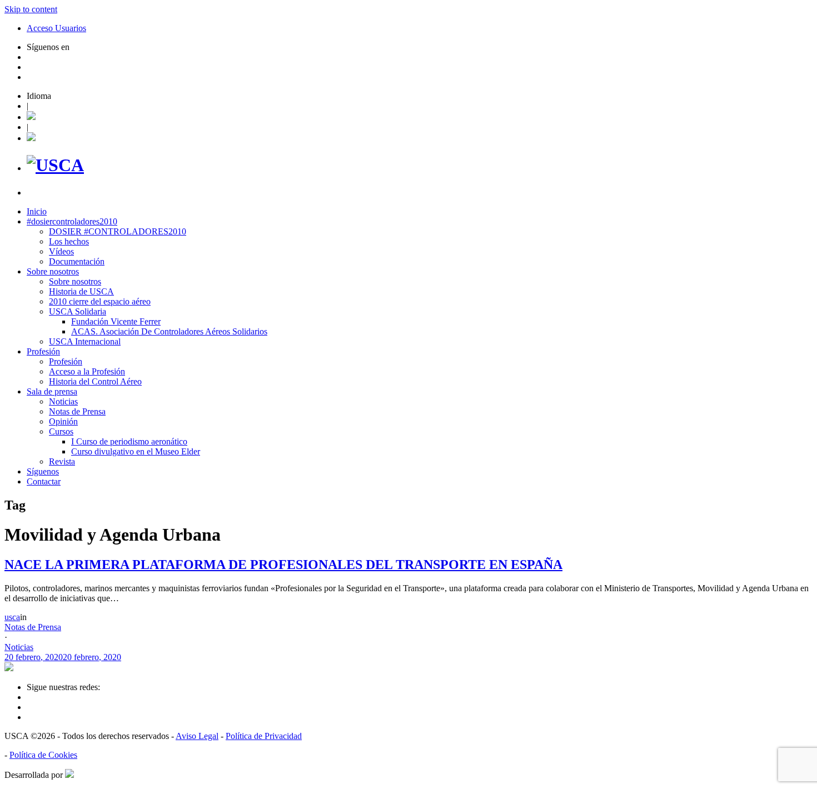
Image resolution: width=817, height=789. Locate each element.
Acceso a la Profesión (87, 371)
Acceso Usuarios (56, 28)
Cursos (61, 431)
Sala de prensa (52, 391)
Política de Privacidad (264, 736)
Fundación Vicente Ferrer (116, 321)
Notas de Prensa (77, 411)
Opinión (63, 421)
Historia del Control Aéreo (95, 381)
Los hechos (69, 241)
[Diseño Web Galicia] (69, 775)
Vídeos (61, 251)
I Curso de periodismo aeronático (129, 441)
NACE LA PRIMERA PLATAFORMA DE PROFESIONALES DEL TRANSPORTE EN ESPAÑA (283, 564)
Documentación (76, 261)
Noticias (63, 401)
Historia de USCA (81, 291)
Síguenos (43, 471)
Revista (62, 461)
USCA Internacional (85, 341)
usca (12, 617)
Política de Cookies (43, 755)
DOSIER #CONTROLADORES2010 (117, 231)
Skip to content (30, 9)
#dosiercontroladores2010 (72, 221)
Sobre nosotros (53, 271)
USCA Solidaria (77, 311)
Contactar (44, 481)
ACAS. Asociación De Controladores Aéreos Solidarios (169, 331)
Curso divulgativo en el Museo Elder (135, 451)
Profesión (43, 351)
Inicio (37, 211)
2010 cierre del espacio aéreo (100, 301)
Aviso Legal (197, 736)
